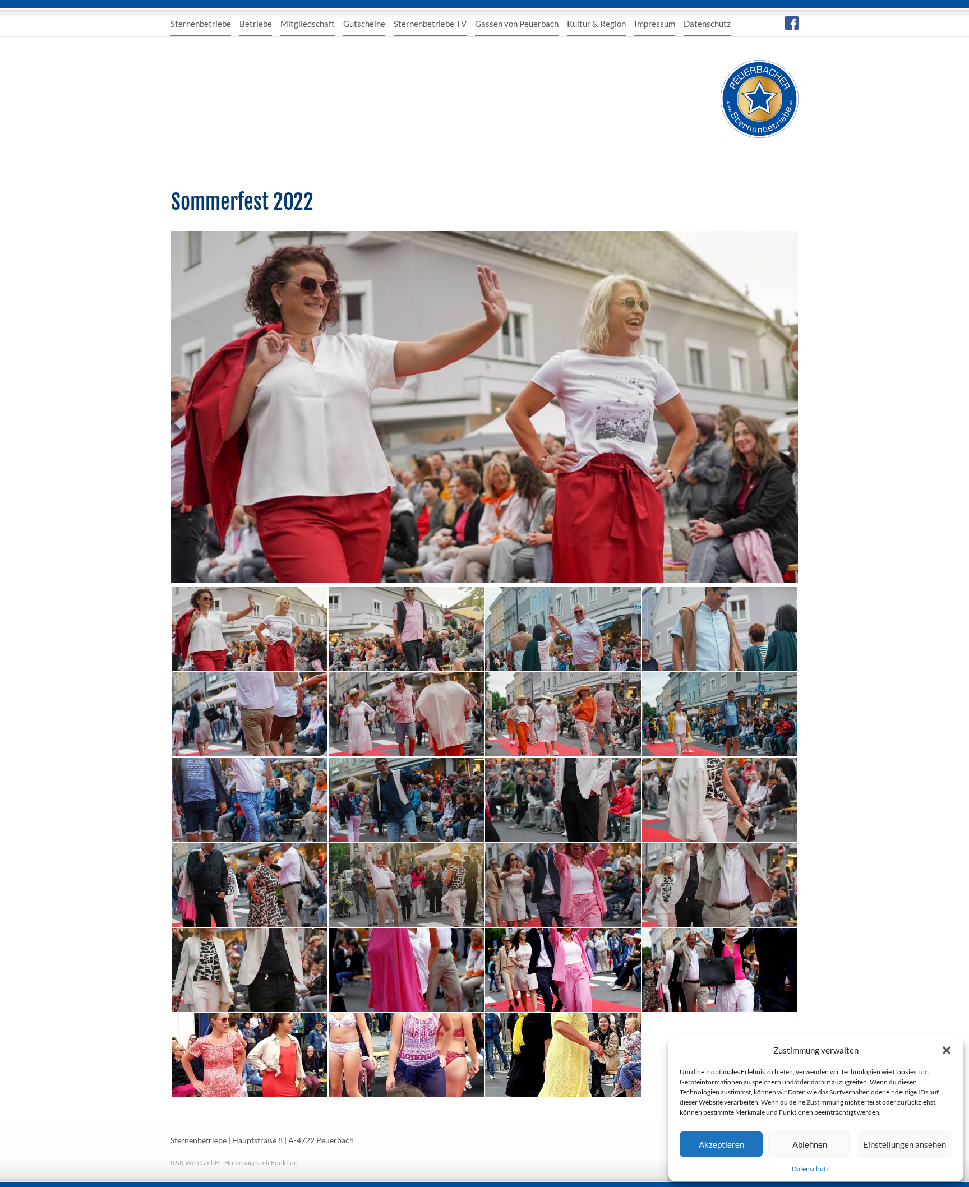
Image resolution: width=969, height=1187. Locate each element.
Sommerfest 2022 (242, 202)
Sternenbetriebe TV (430, 24)
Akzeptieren (721, 1144)
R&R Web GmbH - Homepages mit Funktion (234, 1162)
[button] (946, 1050)
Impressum (654, 24)
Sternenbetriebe (200, 24)
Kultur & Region (596, 24)
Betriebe (255, 24)
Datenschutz (810, 1169)
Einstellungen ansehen (904, 1144)
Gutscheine (364, 24)
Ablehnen (809, 1144)
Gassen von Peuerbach (517, 24)
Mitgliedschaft (307, 24)
